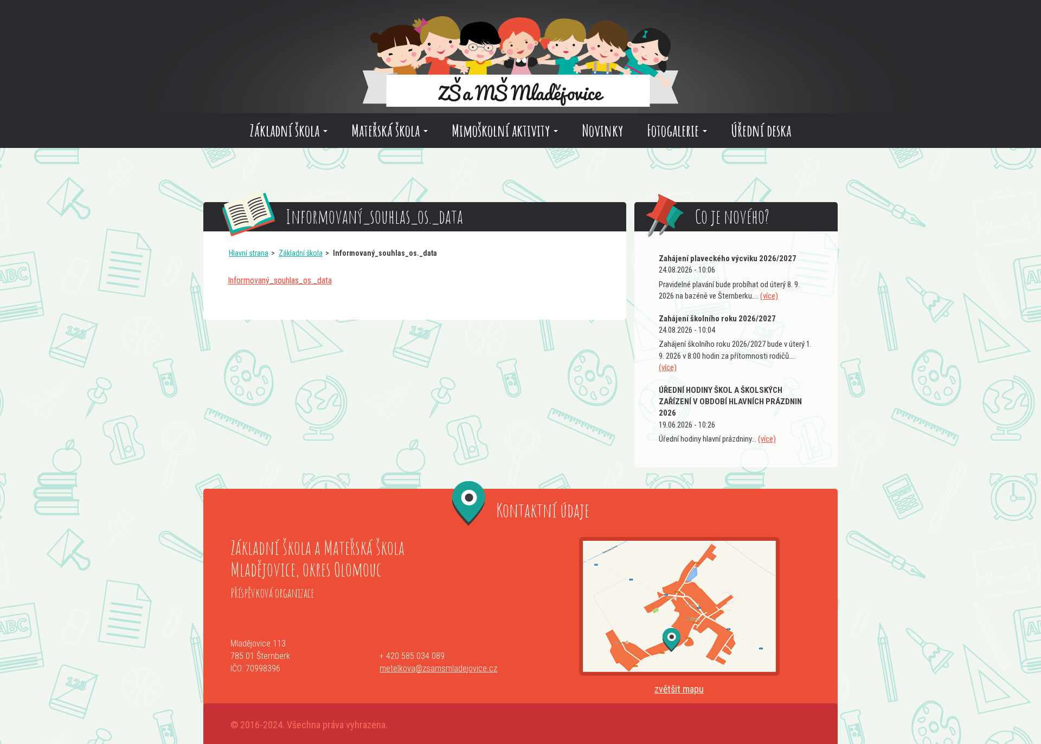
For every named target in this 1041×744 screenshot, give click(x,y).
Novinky (602, 130)
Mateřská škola (386, 130)
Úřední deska (761, 130)
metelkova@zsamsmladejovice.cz (438, 668)
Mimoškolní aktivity (502, 130)
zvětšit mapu (679, 689)
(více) (769, 296)
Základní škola (286, 130)
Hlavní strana (248, 253)
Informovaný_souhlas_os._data (280, 280)
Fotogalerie (674, 130)
